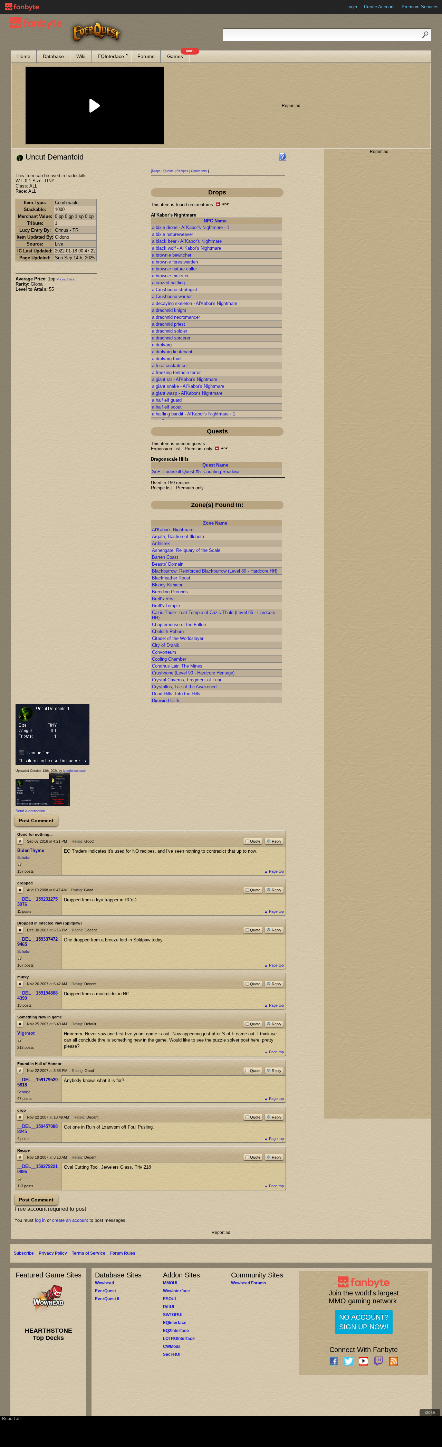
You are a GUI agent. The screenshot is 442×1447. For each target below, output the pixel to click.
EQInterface (111, 56)
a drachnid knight (169, 310)
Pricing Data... (67, 279)
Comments (199, 171)
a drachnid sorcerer (171, 338)
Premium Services (420, 6)
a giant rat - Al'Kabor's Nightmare (184, 379)
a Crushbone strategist (174, 289)
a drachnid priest (168, 324)
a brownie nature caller (174, 268)
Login (351, 6)
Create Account (379, 6)
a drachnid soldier (169, 331)
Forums (145, 56)
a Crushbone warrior (172, 296)
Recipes (182, 171)
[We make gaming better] (22, 7)
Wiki (80, 56)
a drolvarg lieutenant (172, 351)
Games (178, 54)
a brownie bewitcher (171, 255)
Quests (168, 171)
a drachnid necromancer (176, 317)
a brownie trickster (170, 275)
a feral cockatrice (169, 365)
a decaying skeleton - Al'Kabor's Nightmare (194, 303)
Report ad (291, 105)
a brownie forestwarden (175, 262)
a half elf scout (167, 407)
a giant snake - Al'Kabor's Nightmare (188, 386)
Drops (156, 171)
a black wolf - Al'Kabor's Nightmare (186, 248)
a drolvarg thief (167, 358)
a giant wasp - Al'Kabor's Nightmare (187, 393)
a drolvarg (162, 344)
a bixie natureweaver (172, 234)
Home (23, 56)
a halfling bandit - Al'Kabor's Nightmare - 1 (193, 413)
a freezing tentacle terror (176, 372)
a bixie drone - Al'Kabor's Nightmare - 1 (190, 227)
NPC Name (215, 220)
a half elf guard (167, 400)
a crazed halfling (168, 282)
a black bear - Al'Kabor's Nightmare (187, 241)
